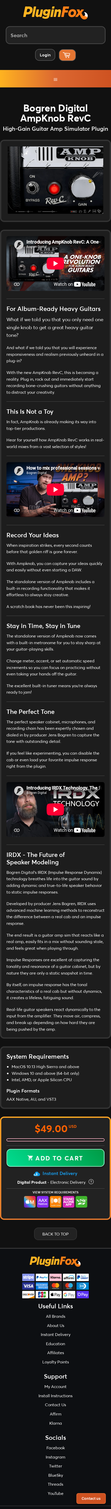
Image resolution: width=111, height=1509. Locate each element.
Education (55, 1345)
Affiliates (55, 1354)
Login (45, 54)
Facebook (55, 1449)
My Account (55, 1388)
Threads (55, 1486)
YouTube (56, 1495)
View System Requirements (55, 1194)
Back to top (55, 1235)
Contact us (91, 1498)
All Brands (55, 1318)
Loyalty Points (55, 1363)
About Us (55, 1327)
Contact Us (55, 1406)
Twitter (55, 1468)
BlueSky (55, 1477)
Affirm (55, 1416)
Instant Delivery (59, 1175)
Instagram (55, 1458)
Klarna (55, 1424)
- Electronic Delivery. (52, 1184)
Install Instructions (55, 1397)
